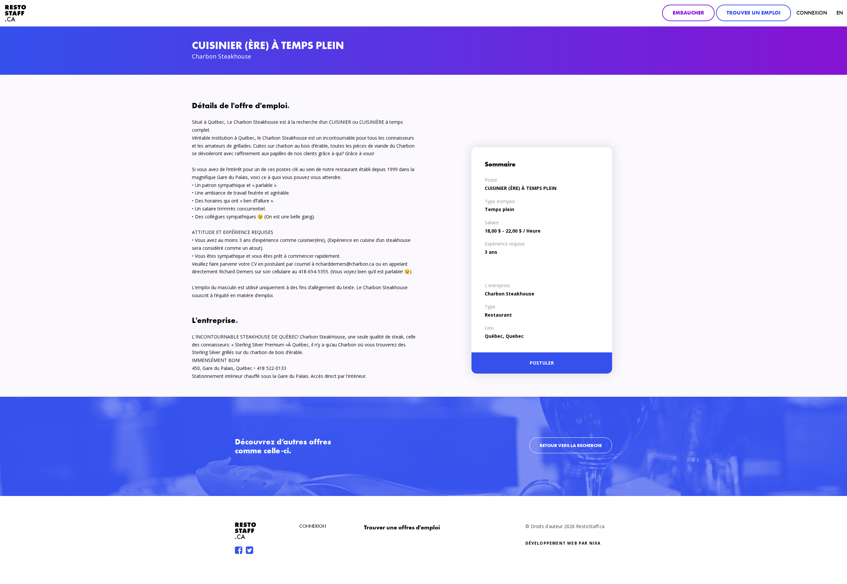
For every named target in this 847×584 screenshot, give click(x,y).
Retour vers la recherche (571, 445)
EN (839, 12)
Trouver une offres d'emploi (402, 527)
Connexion (811, 12)
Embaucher (688, 12)
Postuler (542, 363)
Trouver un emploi (753, 12)
